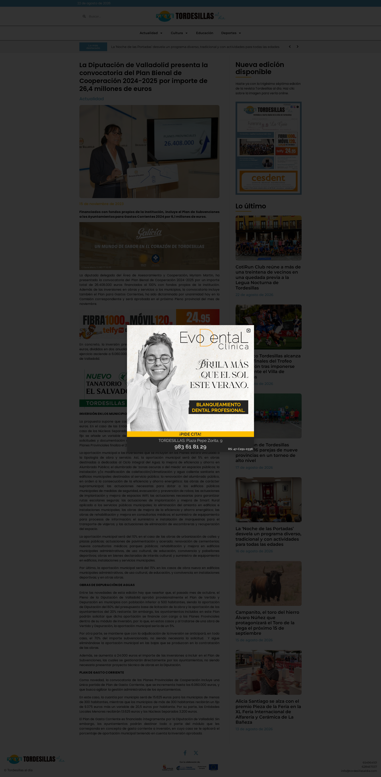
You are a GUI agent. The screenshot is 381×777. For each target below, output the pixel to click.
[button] (248, 330)
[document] (190, 388)
